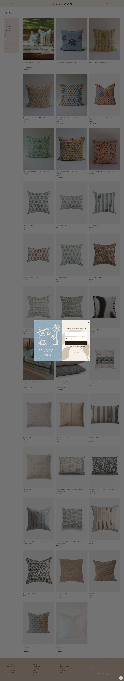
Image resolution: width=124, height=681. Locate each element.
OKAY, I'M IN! (76, 343)
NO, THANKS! (76, 352)
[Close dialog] (88, 322)
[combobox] (68, 338)
